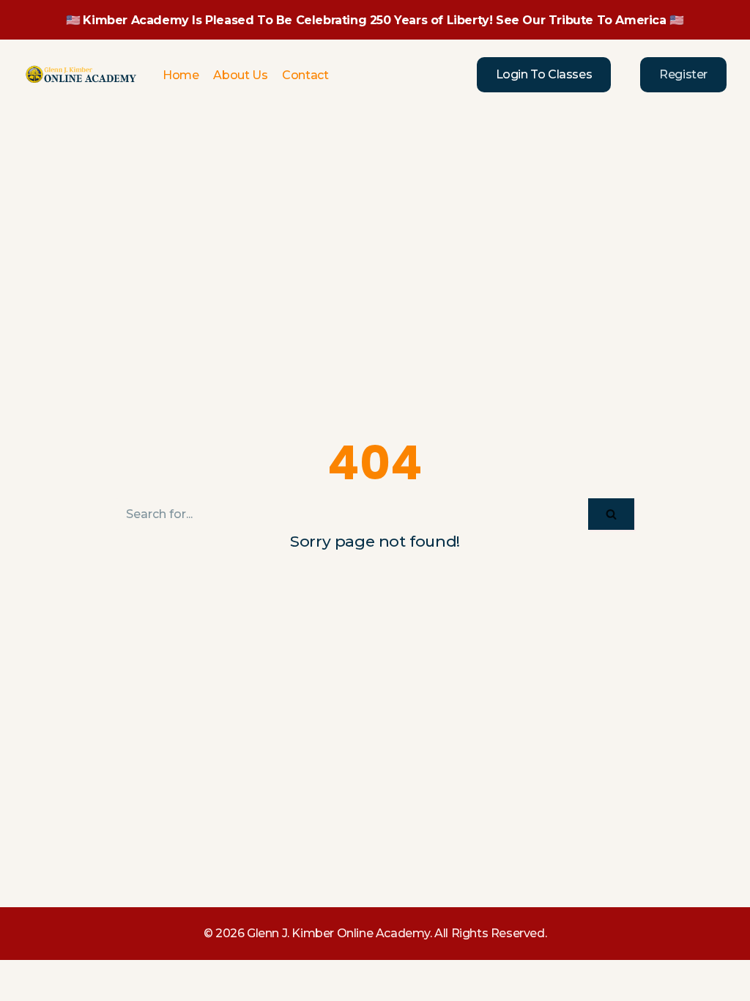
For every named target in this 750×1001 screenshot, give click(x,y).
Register (683, 74)
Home (180, 75)
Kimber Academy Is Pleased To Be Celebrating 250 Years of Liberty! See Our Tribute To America (374, 20)
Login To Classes (544, 74)
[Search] (611, 514)
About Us (240, 75)
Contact (305, 75)
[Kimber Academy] (82, 75)
